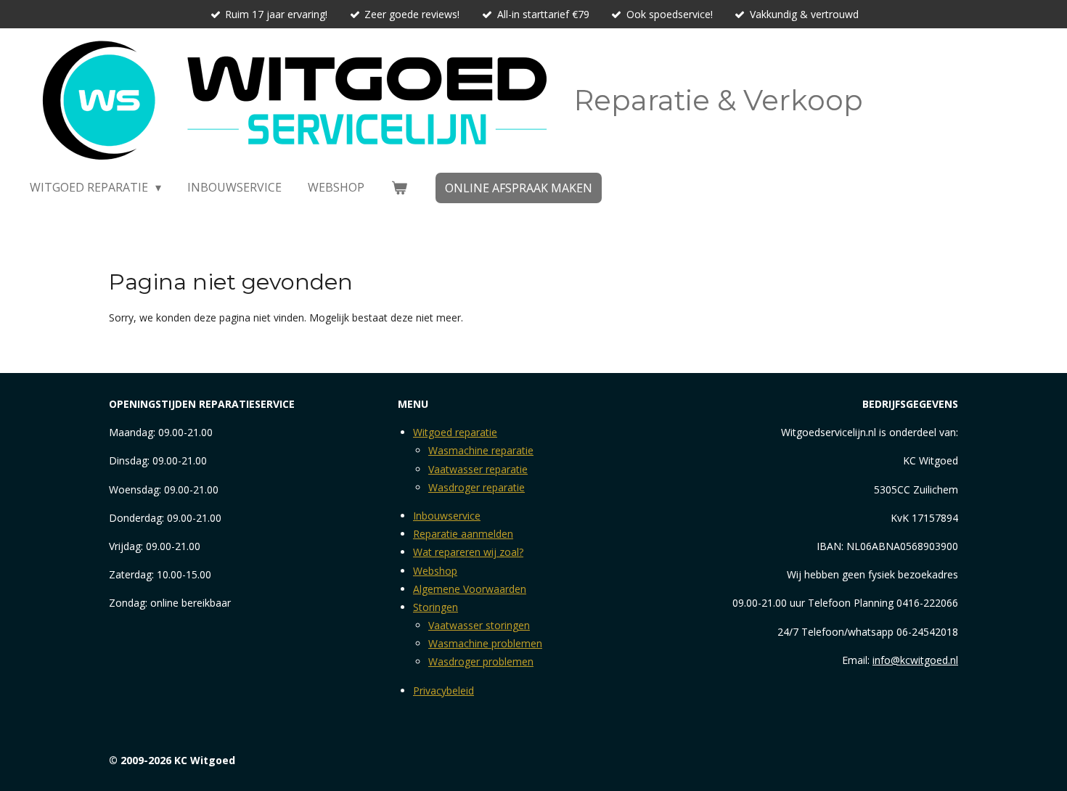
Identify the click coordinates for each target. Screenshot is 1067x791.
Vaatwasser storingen (479, 625)
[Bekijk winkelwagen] (398, 187)
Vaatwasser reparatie (478, 469)
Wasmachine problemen (485, 643)
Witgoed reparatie (455, 432)
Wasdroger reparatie (476, 487)
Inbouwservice (447, 515)
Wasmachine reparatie (481, 450)
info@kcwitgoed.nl (915, 660)
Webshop (435, 571)
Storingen (435, 607)
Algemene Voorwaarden (469, 589)
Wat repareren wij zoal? (468, 552)
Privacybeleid (443, 690)
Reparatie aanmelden (463, 534)
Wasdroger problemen (481, 661)
